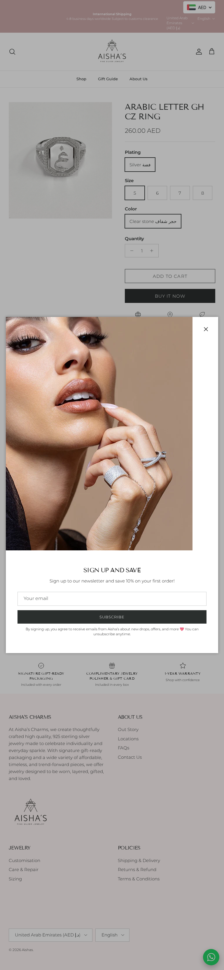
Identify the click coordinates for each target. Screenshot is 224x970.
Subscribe (112, 617)
